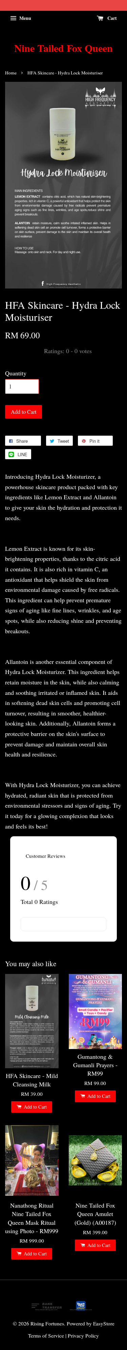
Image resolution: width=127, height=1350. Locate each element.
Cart (111, 18)
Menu (24, 18)
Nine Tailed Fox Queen (63, 48)
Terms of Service (46, 1335)
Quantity (15, 373)
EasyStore (103, 1323)
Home (11, 73)
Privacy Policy (83, 1335)
